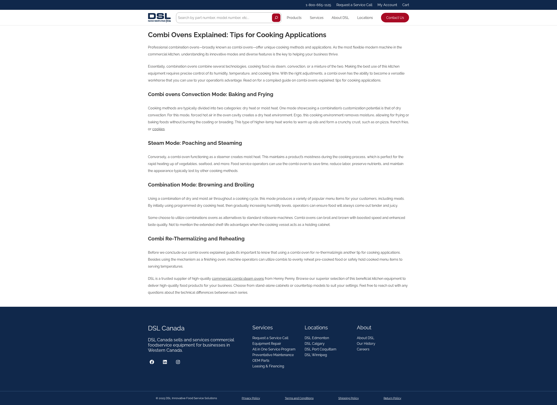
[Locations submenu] (375, 18)
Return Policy (392, 398)
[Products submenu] (303, 18)
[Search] (276, 17)
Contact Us (395, 18)
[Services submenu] (325, 18)
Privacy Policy (251, 398)
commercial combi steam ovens (238, 279)
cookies (158, 129)
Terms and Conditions (299, 398)
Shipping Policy (348, 398)
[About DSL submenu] (351, 18)
